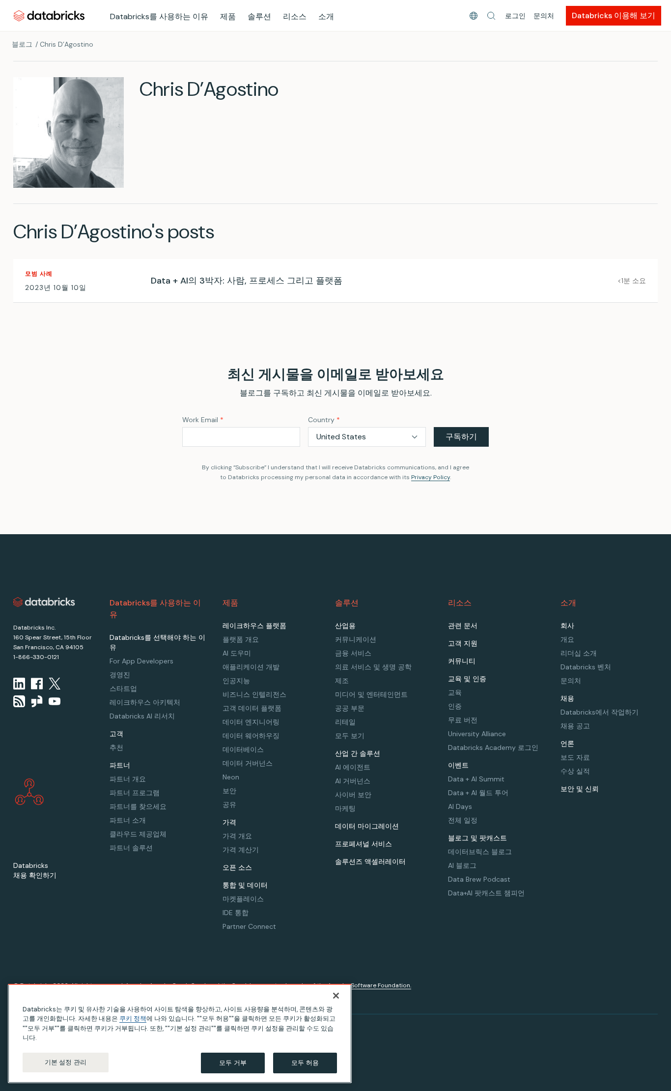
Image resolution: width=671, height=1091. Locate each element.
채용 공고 (575, 725)
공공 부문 (349, 708)
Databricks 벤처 (585, 666)
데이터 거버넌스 (248, 763)
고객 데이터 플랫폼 (252, 708)
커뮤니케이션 (355, 639)
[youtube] (54, 701)
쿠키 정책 (132, 1019)
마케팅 (345, 808)
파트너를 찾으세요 (138, 806)
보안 (229, 790)
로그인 (515, 15)
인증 (455, 706)
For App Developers (141, 661)
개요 (567, 639)
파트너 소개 (128, 820)
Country (324, 419)
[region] (180, 1033)
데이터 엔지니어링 (251, 722)
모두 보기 (349, 735)
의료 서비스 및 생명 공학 (373, 666)
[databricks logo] (44, 602)
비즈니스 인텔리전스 (254, 694)
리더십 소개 (578, 653)
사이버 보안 (353, 794)
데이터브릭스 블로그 (480, 851)
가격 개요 (237, 836)
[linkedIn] (19, 683)
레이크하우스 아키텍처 (145, 702)
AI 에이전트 (352, 767)
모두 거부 (233, 1063)
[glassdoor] (37, 701)
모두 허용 (305, 1063)
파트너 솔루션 (131, 847)
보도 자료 (575, 757)
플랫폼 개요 (241, 639)
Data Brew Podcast (479, 879)
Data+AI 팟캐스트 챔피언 (486, 893)
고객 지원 (462, 643)
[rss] (19, 701)
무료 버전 (462, 720)
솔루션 (259, 16)
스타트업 (123, 688)
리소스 (295, 16)
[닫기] (336, 995)
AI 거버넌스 (352, 780)
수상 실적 (575, 771)
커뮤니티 (461, 661)
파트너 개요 (128, 779)
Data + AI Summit (476, 779)
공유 (229, 804)
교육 (455, 692)
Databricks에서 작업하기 (599, 712)
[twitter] (54, 683)
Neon (231, 777)
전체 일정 (462, 820)
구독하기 (461, 436)
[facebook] (37, 683)
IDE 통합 (236, 912)
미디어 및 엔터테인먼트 (371, 694)
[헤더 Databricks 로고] (49, 15)
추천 (116, 747)
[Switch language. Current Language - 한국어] (473, 16)
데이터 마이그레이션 (367, 826)
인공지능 (236, 680)
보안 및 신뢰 (579, 788)
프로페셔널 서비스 (363, 843)
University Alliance (477, 733)
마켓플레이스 (243, 898)
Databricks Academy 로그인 (493, 747)
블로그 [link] (22, 44)
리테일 (345, 722)
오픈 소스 (237, 867)
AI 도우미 (237, 653)
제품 (228, 16)
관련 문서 (462, 625)
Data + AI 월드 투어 (478, 792)
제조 (342, 680)
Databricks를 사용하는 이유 (159, 16)
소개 (326, 16)
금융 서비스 (353, 653)
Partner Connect (249, 926)
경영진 (120, 674)
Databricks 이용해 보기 (613, 15)
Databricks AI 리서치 (142, 716)
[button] (491, 16)
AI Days (460, 806)
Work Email (203, 419)
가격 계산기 (241, 849)
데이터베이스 (243, 749)
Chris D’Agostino (66, 44)
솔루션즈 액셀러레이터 (370, 861)
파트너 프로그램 (135, 792)
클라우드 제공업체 (138, 834)
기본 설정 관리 (65, 1062)
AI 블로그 (462, 865)
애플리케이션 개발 (251, 666)
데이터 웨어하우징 (251, 735)
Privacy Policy (430, 477)
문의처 (543, 15)
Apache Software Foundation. (369, 985)
